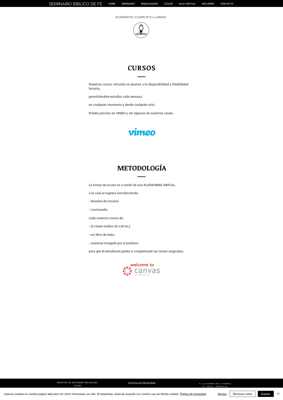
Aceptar (265, 394)
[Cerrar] (278, 394)
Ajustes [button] (222, 394)
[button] (128, 4)
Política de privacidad (193, 394)
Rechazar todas (242, 394)
